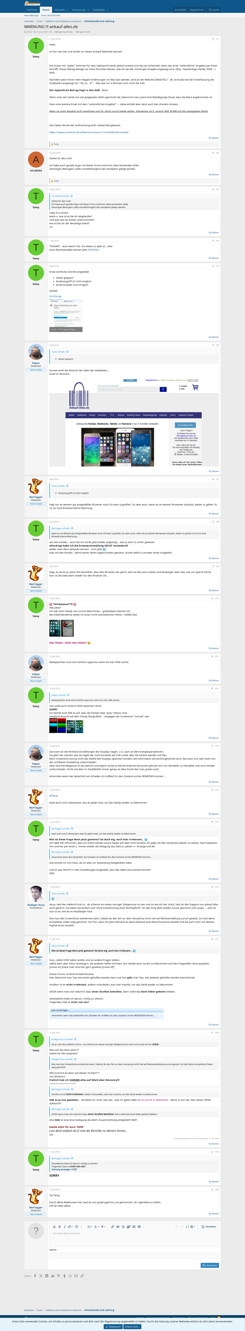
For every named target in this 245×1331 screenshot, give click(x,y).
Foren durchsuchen (50, 15)
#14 (217, 789)
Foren (46, 9)
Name (52, 1249)
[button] (67, 10)
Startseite (32, 9)
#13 (217, 746)
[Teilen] (213, 39)
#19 (217, 1151)
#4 (217, 240)
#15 (217, 822)
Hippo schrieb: (59, 695)
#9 (217, 566)
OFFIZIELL (94, 249)
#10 (217, 598)
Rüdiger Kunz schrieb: (62, 1039)
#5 (217, 266)
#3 (217, 189)
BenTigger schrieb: (61, 528)
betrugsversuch (83, 31)
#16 (217, 887)
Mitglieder (99, 9)
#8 (217, 521)
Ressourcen (79, 9)
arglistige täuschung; (63, 31)
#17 (217, 939)
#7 (217, 479)
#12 (217, 688)
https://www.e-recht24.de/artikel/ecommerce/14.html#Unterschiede (88, 132)
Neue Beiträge (31, 15)
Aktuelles (59, 9)
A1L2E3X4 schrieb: (60, 195)
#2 (217, 152)
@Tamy (53, 795)
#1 (217, 38)
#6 (217, 345)
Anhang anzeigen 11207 (64, 1169)
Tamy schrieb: (58, 351)
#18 (217, 1032)
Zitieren (215, 137)
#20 (217, 1189)
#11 (217, 656)
